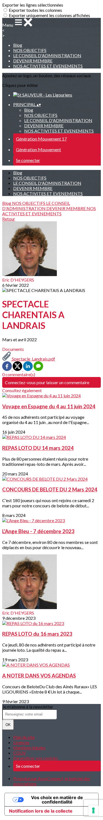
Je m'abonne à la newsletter (27, 706)
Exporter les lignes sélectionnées (32, 4)
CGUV (19, 752)
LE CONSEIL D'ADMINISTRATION (47, 55)
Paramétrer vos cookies (35, 758)
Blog (17, 45)
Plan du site (24, 737)
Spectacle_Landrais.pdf (33, 358)
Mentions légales (29, 747)
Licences (21, 742)
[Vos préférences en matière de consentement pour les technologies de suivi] (93, 810)
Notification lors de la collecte (41, 811)
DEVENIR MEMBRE (32, 60)
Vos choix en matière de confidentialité (57, 800)
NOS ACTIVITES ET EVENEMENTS (48, 65)
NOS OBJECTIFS (29, 50)
